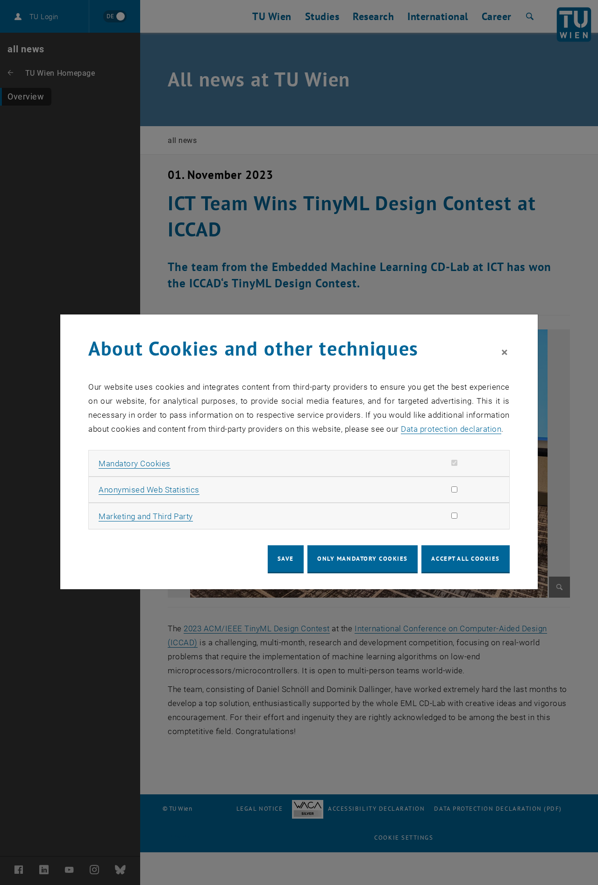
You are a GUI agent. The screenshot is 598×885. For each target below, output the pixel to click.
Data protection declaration (451, 429)
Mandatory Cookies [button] (135, 463)
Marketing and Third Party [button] (146, 516)
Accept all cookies (465, 559)
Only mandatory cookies (362, 559)
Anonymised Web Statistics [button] (149, 489)
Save (286, 559)
